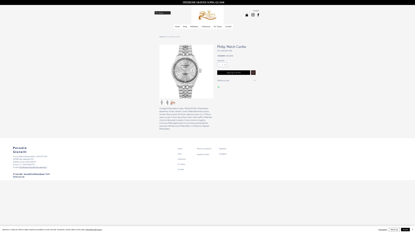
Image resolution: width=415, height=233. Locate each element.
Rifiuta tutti (394, 229)
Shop (179, 154)
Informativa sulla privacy (93, 229)
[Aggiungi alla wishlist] (253, 72)
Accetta (405, 229)
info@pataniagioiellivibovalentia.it (33, 167)
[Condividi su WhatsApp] (218, 87)
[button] (246, 14)
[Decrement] (219, 65)
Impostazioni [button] (382, 229)
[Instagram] (253, 15)
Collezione (182, 159)
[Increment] (225, 65)
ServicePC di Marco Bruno (34, 174)
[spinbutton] (222, 65)
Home (161, 37)
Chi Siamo (181, 164)
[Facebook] (258, 15)
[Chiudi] (412, 229)
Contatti (181, 169)
